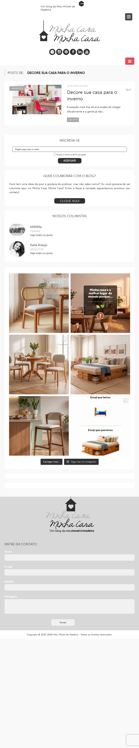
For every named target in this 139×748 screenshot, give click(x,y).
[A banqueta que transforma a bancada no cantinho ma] (39, 426)
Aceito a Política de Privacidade (71, 155)
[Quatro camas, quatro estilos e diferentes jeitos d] (100, 364)
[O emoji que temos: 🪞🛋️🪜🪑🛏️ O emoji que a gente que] (100, 426)
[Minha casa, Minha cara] (69, 23)
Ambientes (17, 88)
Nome (8, 551)
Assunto (9, 581)
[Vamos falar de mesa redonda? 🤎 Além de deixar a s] (39, 364)
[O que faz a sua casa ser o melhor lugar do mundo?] (100, 303)
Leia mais (73, 119)
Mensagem (11, 596)
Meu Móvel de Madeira (65, 634)
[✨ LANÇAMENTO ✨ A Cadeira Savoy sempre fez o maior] (39, 303)
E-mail (8, 566)
